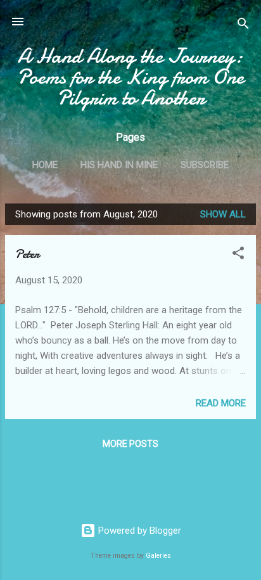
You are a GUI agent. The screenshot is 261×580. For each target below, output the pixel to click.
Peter (27, 253)
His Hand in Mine (119, 165)
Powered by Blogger (138, 530)
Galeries (158, 555)
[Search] (243, 25)
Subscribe (205, 165)
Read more (221, 403)
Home (45, 165)
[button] (238, 255)
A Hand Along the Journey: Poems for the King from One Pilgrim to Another (130, 77)
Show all (223, 214)
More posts (130, 444)
